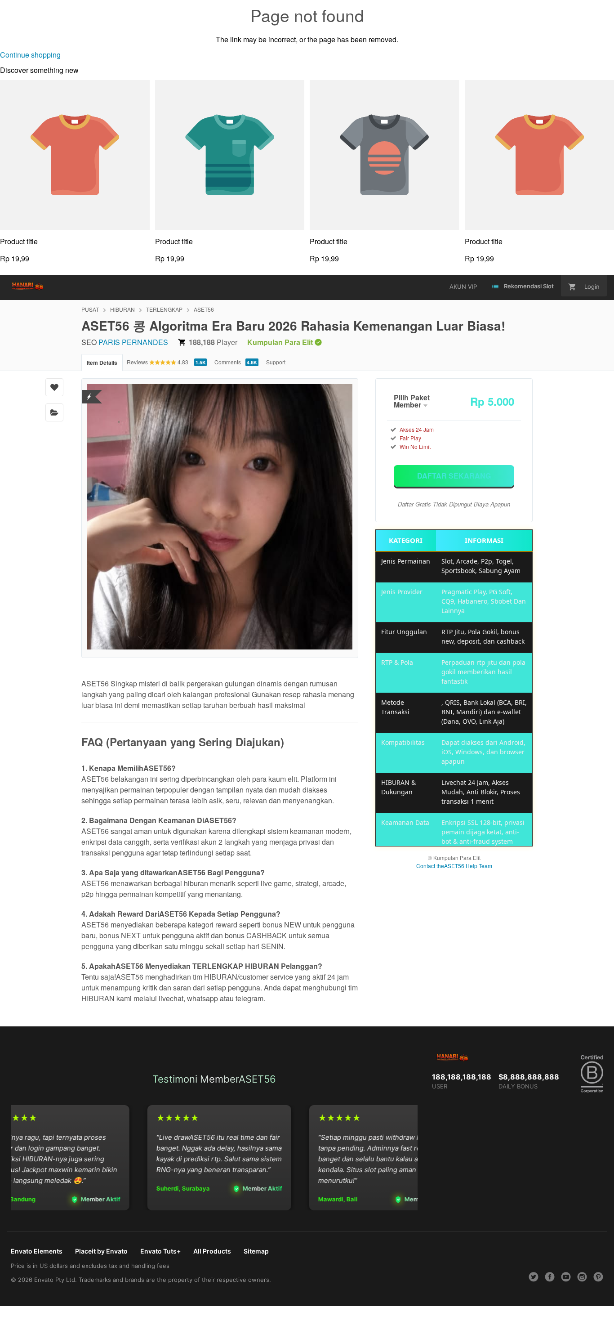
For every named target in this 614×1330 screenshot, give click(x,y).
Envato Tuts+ (160, 1251)
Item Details (102, 362)
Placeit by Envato (101, 1251)
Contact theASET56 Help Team (454, 865)
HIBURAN (122, 309)
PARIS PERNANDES (133, 342)
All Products (212, 1251)
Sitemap (256, 1251)
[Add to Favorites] (54, 387)
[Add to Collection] (54, 412)
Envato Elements (36, 1251)
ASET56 (204, 309)
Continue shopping (30, 54)
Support (275, 362)
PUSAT (90, 309)
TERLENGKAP (164, 309)
